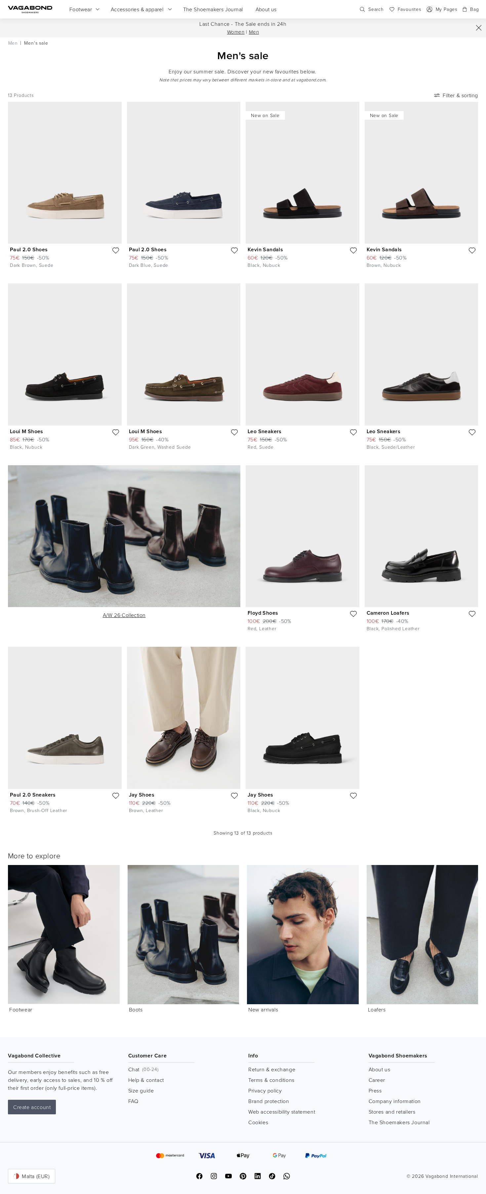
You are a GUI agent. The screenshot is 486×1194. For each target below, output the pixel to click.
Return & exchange (271, 1069)
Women (236, 31)
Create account (32, 1107)
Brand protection (268, 1101)
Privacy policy (265, 1090)
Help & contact (146, 1080)
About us (379, 1069)
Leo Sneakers (265, 431)
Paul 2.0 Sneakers (33, 795)
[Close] (478, 27)
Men (254, 31)
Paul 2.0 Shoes (29, 249)
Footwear (20, 1009)
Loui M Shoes (26, 431)
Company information (395, 1101)
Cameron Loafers (388, 613)
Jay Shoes (142, 795)
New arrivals (263, 1009)
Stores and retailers (392, 1111)
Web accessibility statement (281, 1111)
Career (377, 1080)
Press (375, 1090)
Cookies (258, 1122)
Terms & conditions (271, 1080)
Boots (136, 1009)
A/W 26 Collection (124, 615)
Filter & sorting (460, 95)
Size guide (141, 1090)
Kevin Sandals (265, 249)
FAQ (133, 1101)
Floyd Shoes (263, 613)
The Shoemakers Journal (399, 1122)
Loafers (377, 1009)
